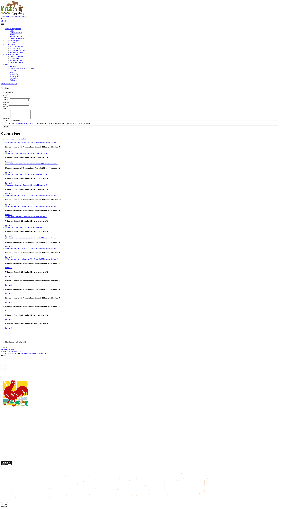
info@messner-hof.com (15, 352)
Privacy (17, 17)
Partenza (6, 97)
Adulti (5, 104)
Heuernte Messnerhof (18, 139)
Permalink (8, 151)
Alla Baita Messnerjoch (9, 84)
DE (2, 21)
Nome (5, 100)
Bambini (6, 106)
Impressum (10, 17)
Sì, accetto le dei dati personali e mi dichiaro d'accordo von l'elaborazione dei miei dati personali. (49, 123)
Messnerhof (5, 139)
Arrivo (5, 95)
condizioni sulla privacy (24, 123)
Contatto (4, 17)
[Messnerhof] (12, 15)
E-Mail (5, 109)
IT (5, 21)
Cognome (6, 102)
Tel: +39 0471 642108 (8, 350)
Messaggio (7, 118)
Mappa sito (23, 17)
